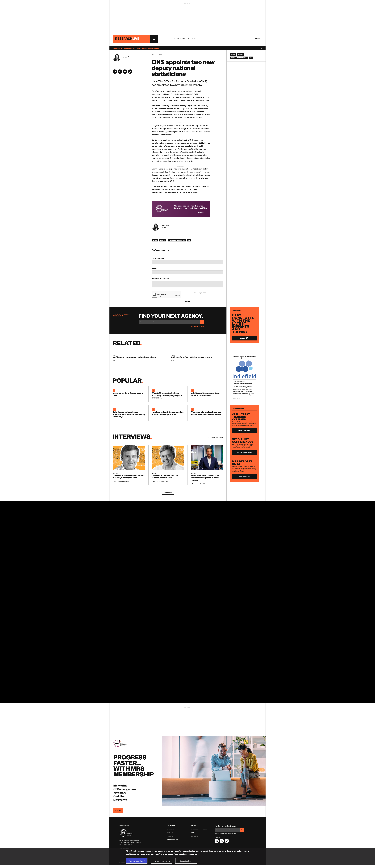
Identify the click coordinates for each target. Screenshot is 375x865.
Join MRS (118, 810)
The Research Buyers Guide (121, 315)
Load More (168, 493)
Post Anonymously (199, 293)
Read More (202, 213)
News (155, 240)
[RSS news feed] (125, 73)
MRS (184, 39)
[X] (120, 73)
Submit (187, 302)
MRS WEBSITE (195, 836)
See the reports (244, 477)
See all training (244, 430)
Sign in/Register (192, 39)
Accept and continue (136, 861)
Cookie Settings (185, 861)
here (197, 854)
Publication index (173, 839)
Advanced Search (197, 326)
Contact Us (171, 825)
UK (189, 240)
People (162, 240)
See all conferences (244, 453)
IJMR (192, 832)
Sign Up (244, 338)
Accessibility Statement (199, 829)
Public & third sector (177, 240)
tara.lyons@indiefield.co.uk (244, 383)
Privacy (193, 825)
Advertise (170, 829)
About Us (170, 832)
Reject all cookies (161, 861)
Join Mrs (170, 836)
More (215, 438)
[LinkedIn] (115, 73)
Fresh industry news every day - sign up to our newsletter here (136, 48)
